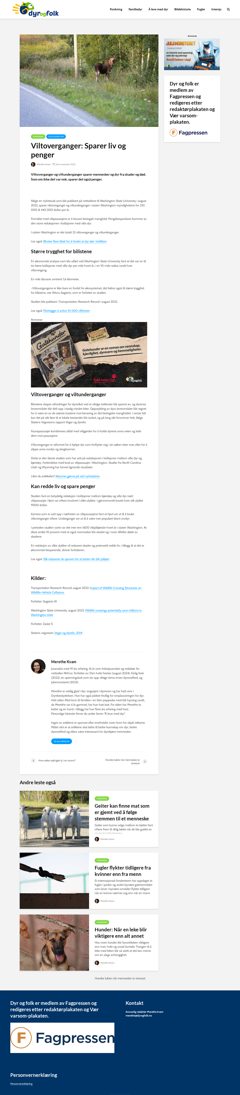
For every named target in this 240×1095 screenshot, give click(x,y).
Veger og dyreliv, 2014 (68, 633)
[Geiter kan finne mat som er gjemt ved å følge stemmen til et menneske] (54, 818)
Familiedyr (135, 9)
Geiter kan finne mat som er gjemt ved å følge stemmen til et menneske (122, 812)
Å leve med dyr (158, 9)
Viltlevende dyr (56, 136)
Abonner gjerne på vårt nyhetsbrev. (77, 476)
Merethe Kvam (43, 164)
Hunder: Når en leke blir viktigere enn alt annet (121, 932)
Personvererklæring (21, 1083)
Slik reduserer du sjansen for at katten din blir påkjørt (76, 559)
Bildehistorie (182, 9)
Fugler (201, 9)
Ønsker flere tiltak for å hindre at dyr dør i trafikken (75, 241)
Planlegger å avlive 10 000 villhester (66, 310)
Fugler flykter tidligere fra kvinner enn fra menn (123, 871)
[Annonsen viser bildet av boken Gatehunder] (89, 354)
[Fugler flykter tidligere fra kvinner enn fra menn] (54, 880)
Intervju (216, 9)
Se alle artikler (61, 741)
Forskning (116, 9)
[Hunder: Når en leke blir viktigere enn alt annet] (54, 942)
